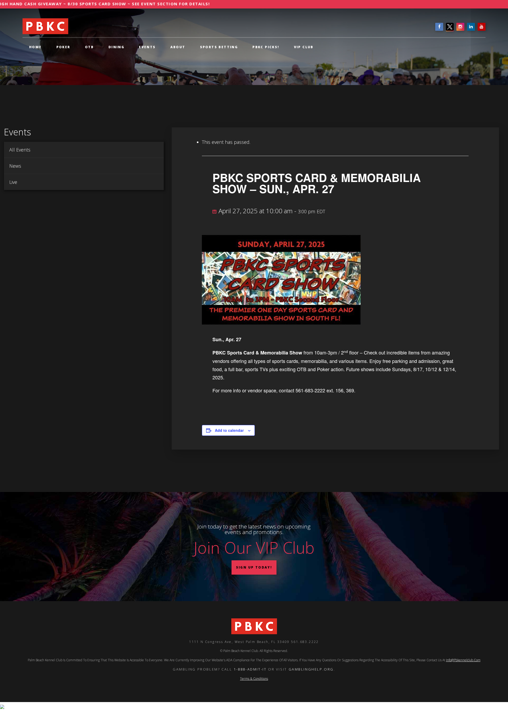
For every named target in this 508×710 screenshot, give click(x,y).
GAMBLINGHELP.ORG (311, 669)
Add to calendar (229, 430)
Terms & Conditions (254, 678)
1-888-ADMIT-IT (250, 669)
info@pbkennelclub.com (463, 660)
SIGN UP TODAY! (254, 567)
